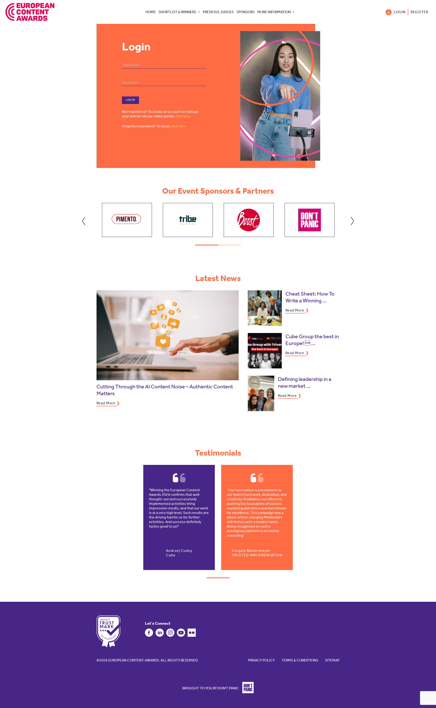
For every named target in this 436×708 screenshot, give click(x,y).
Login (400, 12)
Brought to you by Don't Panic (210, 688)
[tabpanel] (127, 220)
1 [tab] (206, 245)
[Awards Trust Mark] (108, 631)
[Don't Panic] (247, 692)
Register (419, 12)
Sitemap (332, 660)
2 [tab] (229, 245)
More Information (274, 12)
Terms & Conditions (300, 660)
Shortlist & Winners (177, 12)
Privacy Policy (261, 660)
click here (182, 116)
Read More (106, 403)
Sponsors (245, 12)
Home (151, 12)
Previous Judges (218, 12)
